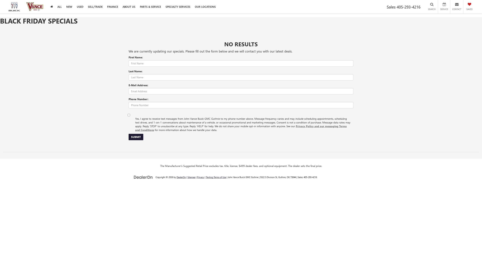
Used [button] (80, 6)
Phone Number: (139, 99)
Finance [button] (112, 6)
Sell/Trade (95, 6)
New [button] (69, 6)
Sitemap (191, 177)
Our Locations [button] (205, 6)
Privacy (200, 177)
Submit (136, 137)
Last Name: (136, 71)
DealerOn (181, 177)
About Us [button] (129, 6)
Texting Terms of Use (216, 177)
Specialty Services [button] (177, 6)
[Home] (51, 6)
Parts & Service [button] (150, 6)
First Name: (136, 57)
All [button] (59, 6)
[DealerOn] (143, 177)
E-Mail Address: (138, 85)
